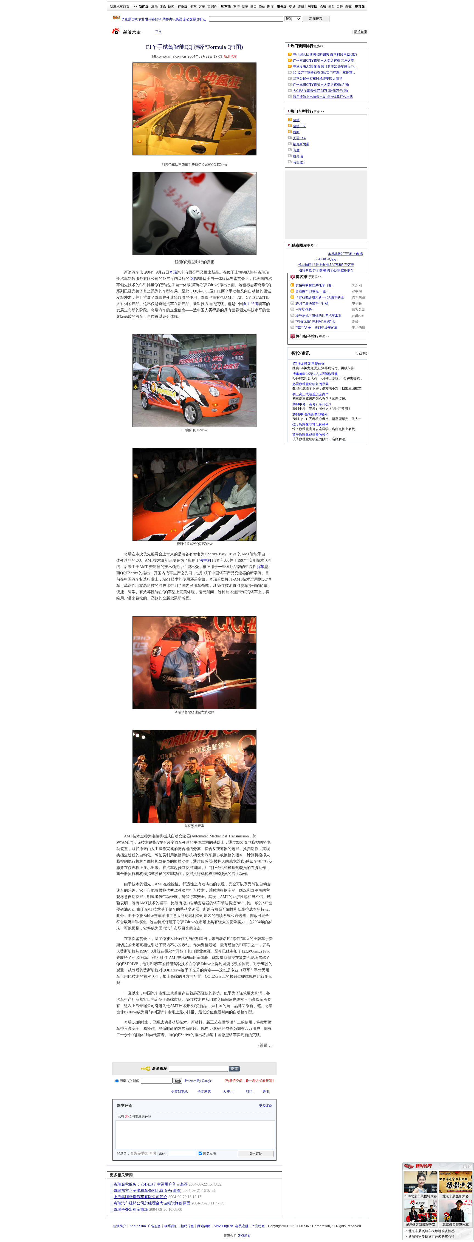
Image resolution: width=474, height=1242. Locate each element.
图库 (270, 6)
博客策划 (358, 309)
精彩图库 (299, 245)
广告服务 (154, 1226)
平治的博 (358, 327)
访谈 (171, 6)
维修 (301, 6)
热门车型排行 (302, 111)
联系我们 (170, 1226)
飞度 (296, 150)
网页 (123, 1081)
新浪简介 (119, 1226)
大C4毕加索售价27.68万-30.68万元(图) (320, 91)
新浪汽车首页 (119, 6)
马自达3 (298, 162)
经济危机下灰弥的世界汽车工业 (318, 315)
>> (135, 6)
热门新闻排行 (302, 46)
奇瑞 (173, 272)
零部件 (212, 6)
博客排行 (303, 277)
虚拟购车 (347, 270)
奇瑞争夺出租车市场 (131, 1209)
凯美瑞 (298, 156)
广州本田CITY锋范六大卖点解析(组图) (321, 85)
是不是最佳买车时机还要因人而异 (317, 79)
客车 (202, 6)
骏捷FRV (299, 126)
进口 (253, 6)
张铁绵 (357, 291)
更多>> (319, 46)
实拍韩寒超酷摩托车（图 (313, 285)
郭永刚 (357, 285)
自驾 (348, 6)
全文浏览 (204, 1091)
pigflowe (357, 315)
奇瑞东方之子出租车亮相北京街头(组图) (148, 1191)
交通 (292, 6)
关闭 (266, 1091)
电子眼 (357, 303)
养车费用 (319, 270)
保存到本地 (179, 1091)
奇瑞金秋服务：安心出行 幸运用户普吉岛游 (151, 1184)
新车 (245, 6)
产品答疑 (258, 1226)
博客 (331, 6)
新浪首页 (360, 32)
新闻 (136, 1081)
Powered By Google (198, 1081)
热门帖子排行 (307, 336)
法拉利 (205, 560)
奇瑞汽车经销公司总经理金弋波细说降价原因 (152, 1203)
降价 (262, 6)
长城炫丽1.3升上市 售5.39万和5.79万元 (326, 265)
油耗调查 (305, 270)
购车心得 (333, 270)
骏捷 (296, 120)
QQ (192, 279)
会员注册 (241, 1226)
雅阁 (296, 132)
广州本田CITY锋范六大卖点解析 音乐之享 (323, 60)
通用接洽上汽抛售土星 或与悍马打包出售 (323, 97)
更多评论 (265, 1106)
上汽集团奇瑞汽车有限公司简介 (140, 1197)
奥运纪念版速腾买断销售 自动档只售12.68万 (325, 54)
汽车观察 (358, 297)
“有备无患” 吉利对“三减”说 (315, 321)
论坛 (323, 6)
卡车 (193, 6)
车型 (236, 6)
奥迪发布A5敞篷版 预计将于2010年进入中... (324, 67)
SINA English (223, 1226)
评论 (162, 6)
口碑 (340, 6)
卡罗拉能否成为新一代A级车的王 (319, 297)
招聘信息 (187, 1226)
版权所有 (244, 1236)
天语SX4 (299, 138)
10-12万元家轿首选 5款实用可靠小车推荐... (324, 73)
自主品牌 (250, 304)
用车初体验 (303, 309)
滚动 (154, 6)
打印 (249, 1091)
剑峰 (355, 321)
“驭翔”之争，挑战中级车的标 (316, 327)
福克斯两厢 (301, 144)
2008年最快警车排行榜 (311, 303)
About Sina (137, 1226)
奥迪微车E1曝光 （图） (312, 291)
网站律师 (203, 1226)
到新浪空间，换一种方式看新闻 (249, 1081)
